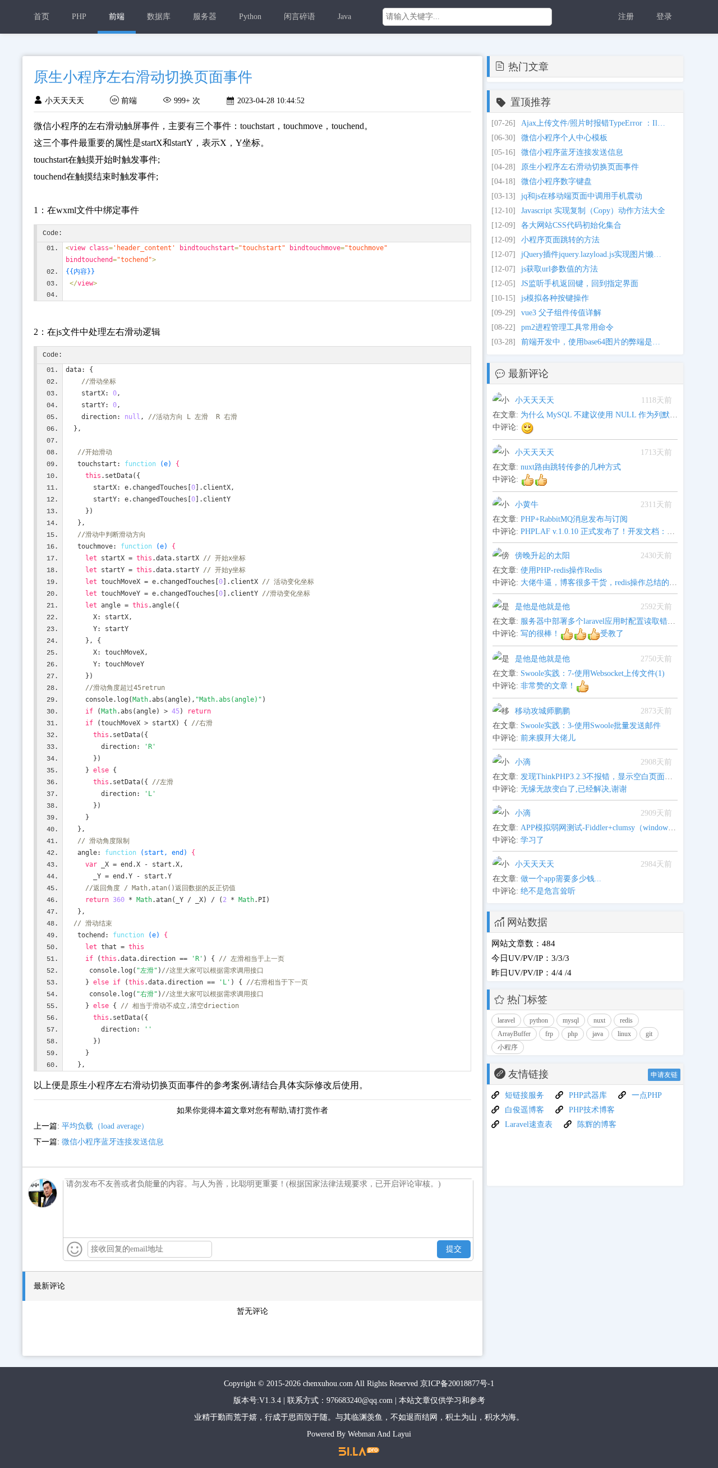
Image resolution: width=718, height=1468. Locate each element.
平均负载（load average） (105, 1126)
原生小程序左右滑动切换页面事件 (580, 167)
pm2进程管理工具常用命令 (567, 327)
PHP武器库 (588, 1095)
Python (250, 16)
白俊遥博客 (524, 1110)
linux (624, 1034)
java (597, 1034)
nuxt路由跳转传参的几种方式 (571, 467)
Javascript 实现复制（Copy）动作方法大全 (593, 210)
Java (344, 16)
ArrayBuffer (514, 1034)
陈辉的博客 (596, 1124)
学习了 (532, 840)
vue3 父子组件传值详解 (561, 313)
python (539, 1020)
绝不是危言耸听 (548, 891)
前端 (117, 16)
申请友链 (664, 1075)
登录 (664, 16)
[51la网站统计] (359, 1451)
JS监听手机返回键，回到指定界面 (579, 283)
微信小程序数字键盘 (556, 181)
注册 (626, 16)
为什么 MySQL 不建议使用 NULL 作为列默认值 (603, 415)
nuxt (599, 1020)
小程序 (508, 1047)
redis (626, 1020)
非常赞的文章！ (548, 686)
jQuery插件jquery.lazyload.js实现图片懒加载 (594, 254)
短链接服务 (524, 1095)
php (573, 1034)
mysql (571, 1020)
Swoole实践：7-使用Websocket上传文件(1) (593, 673)
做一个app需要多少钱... (561, 879)
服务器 (205, 16)
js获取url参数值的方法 (559, 269)
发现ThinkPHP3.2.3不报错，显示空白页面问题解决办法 (616, 776)
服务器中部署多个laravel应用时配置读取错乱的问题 (610, 621)
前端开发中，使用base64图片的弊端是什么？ (594, 342)
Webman (361, 1434)
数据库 (159, 16)
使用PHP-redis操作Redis (561, 570)
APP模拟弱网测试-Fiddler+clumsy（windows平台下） (611, 827)
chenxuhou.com (328, 1383)
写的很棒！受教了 (572, 633)
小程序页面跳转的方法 (560, 240)
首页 (41, 16)
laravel (506, 1020)
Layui (402, 1434)
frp (549, 1034)
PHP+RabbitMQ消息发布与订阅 (574, 519)
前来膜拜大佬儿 (548, 738)
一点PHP (647, 1095)
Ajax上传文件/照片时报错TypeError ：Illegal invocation (594, 123)
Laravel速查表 (529, 1124)
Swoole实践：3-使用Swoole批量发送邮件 (591, 725)
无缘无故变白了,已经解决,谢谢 (574, 789)
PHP (79, 16)
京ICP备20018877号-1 (457, 1383)
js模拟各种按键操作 (555, 298)
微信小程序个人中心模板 (564, 138)
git (649, 1034)
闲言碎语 (299, 16)
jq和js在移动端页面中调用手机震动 (581, 196)
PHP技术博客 (592, 1110)
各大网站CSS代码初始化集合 (571, 225)
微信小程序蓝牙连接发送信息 (113, 1142)
